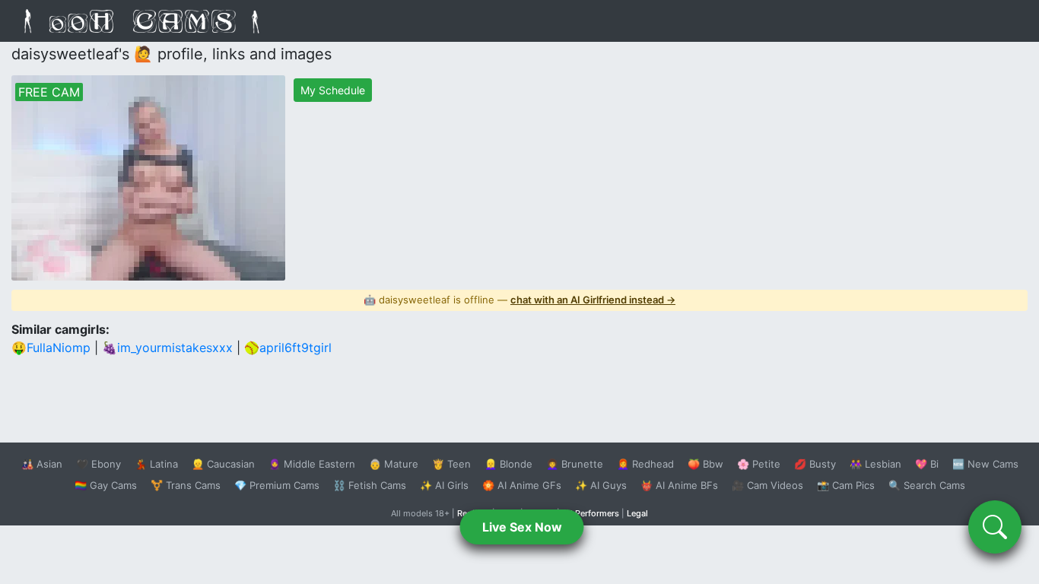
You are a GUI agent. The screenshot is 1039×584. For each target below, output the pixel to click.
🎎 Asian (41, 464)
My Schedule (332, 90)
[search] (995, 527)
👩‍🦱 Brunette (574, 464)
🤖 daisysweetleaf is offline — (519, 300)
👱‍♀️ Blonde (508, 464)
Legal (637, 513)
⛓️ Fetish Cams (369, 485)
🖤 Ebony (98, 464)
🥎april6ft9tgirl (288, 347)
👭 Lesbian (875, 464)
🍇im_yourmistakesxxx (167, 347)
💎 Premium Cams (276, 485)
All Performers (590, 513)
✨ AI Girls (444, 485)
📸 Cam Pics (846, 485)
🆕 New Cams (985, 464)
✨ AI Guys (601, 485)
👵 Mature (393, 464)
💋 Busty (815, 464)
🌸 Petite (758, 464)
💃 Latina (156, 464)
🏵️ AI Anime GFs (521, 485)
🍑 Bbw (705, 464)
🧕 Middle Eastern (311, 464)
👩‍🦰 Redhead (645, 464)
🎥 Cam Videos (767, 485)
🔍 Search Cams (926, 485)
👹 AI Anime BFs (679, 485)
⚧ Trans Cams (186, 485)
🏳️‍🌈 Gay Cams (106, 485)
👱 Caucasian (223, 464)
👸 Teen (451, 464)
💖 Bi (927, 464)
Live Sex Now (522, 527)
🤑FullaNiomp (51, 347)
